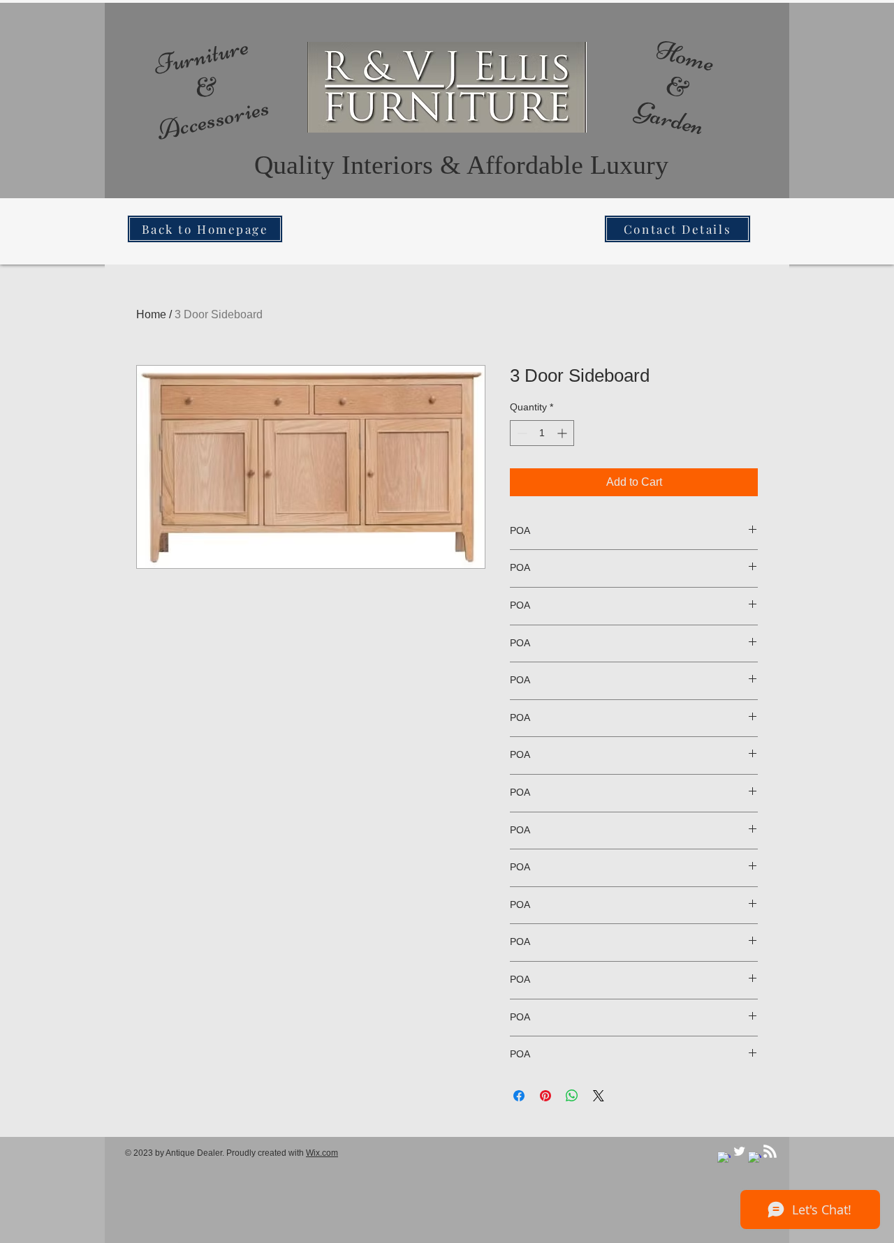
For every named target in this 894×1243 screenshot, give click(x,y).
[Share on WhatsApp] (572, 1095)
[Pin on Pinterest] (545, 1095)
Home (151, 314)
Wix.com (322, 1153)
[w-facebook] (724, 1158)
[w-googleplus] (754, 1158)
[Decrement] (520, 433)
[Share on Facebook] (519, 1095)
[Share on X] (598, 1095)
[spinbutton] (542, 433)
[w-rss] (770, 1151)
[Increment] (563, 433)
